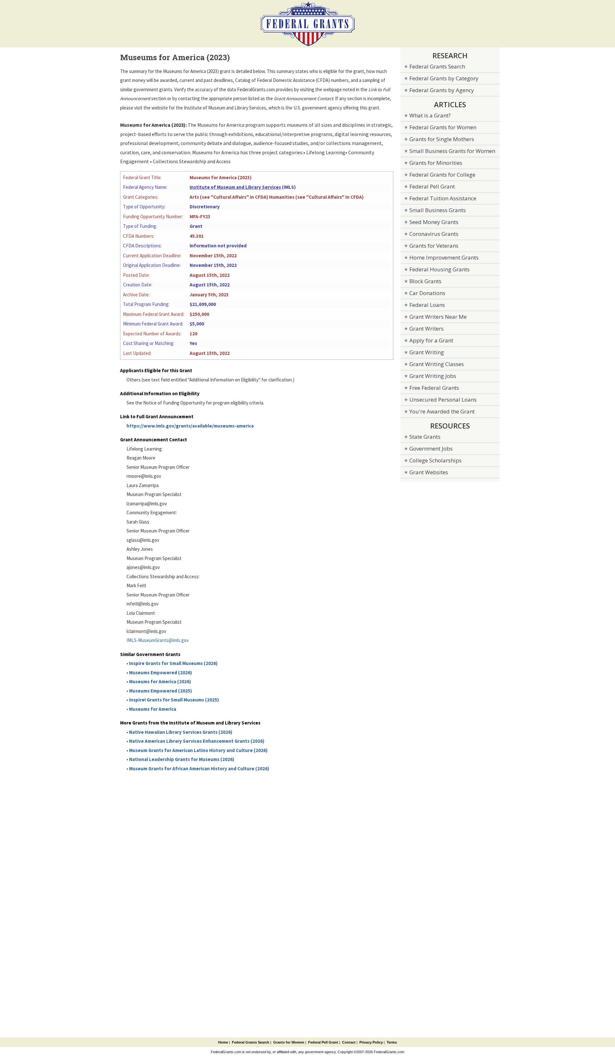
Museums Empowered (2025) (160, 691)
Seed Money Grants (433, 222)
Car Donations (427, 293)
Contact (349, 1042)
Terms (392, 1042)
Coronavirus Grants (433, 233)
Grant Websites (428, 472)
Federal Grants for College (442, 174)
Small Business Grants (437, 210)
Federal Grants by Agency (441, 90)
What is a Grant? (430, 115)
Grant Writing (426, 352)
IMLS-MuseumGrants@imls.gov (158, 640)
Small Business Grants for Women (452, 151)
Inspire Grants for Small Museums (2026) (173, 663)
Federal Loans (427, 304)
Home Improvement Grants (444, 257)
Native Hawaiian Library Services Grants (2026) (180, 732)
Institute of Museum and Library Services (235, 187)
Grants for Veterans (433, 245)
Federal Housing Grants (439, 269)
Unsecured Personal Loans (443, 399)
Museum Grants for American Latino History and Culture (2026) (198, 750)
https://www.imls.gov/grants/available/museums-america (190, 426)
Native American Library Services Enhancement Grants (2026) (196, 741)
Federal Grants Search (437, 66)
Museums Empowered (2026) (160, 672)
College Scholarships (435, 460)
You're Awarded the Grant (442, 411)
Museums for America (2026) (160, 681)
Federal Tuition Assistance (442, 198)
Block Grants (425, 281)
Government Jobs (431, 448)
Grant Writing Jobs (432, 376)
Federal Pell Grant (432, 186)
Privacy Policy (371, 1042)
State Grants (424, 436)
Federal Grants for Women (442, 127)
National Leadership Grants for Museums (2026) (181, 759)
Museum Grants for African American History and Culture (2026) (199, 768)
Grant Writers (426, 328)
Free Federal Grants (434, 387)
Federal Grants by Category (444, 78)
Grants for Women (288, 1042)
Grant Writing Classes (436, 364)
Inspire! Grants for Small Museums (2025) (174, 700)
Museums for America (152, 709)
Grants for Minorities (435, 162)
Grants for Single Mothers (441, 139)
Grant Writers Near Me (438, 316)
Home (223, 1042)
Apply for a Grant (431, 340)
